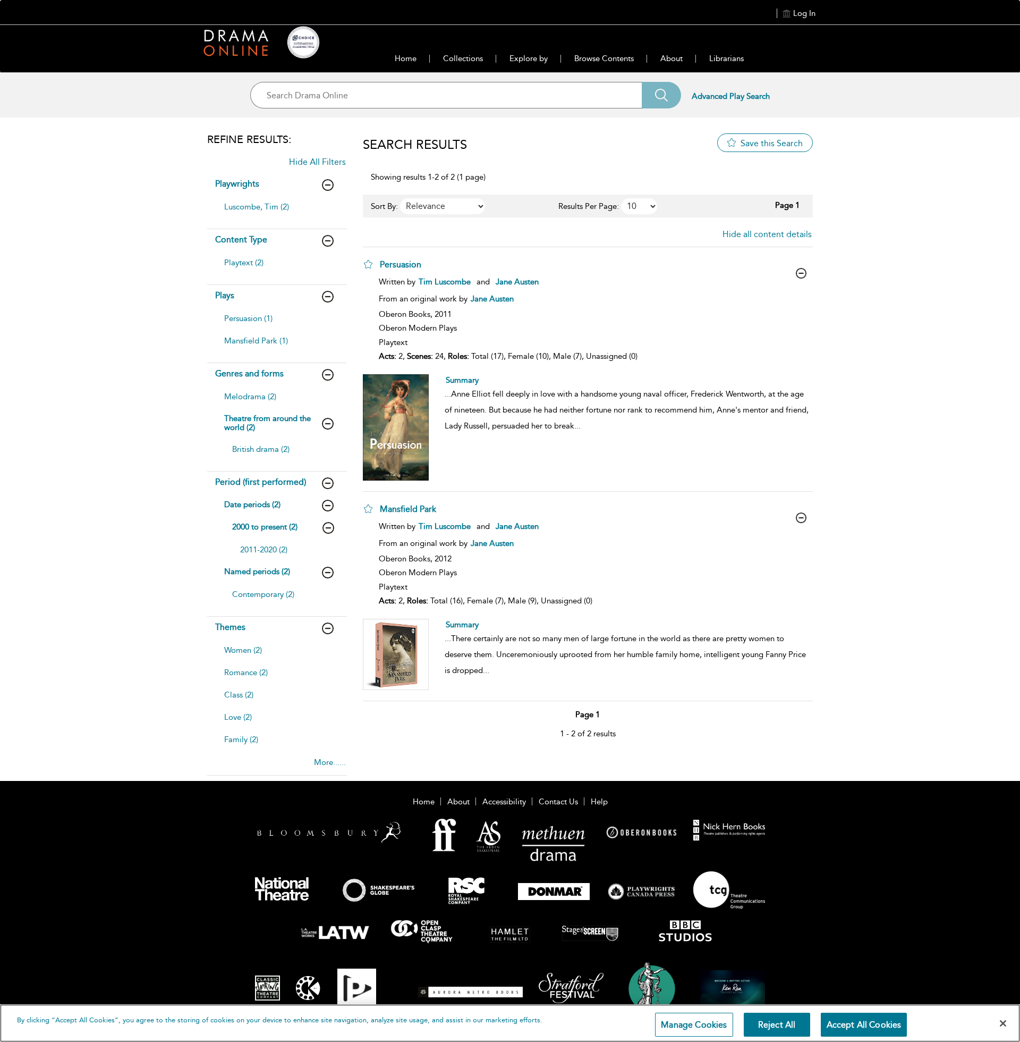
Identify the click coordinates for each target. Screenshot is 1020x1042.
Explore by (528, 58)
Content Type (241, 239)
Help (599, 801)
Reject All (777, 1025)
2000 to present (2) (265, 527)
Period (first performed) (260, 482)
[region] (510, 1023)
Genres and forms (249, 373)
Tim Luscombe (445, 282)
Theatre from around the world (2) (267, 423)
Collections (463, 58)
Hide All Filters (317, 162)
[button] (368, 264)
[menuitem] (275, 212)
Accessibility (504, 801)
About (671, 58)
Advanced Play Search (731, 96)
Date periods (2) (252, 504)
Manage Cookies (694, 1025)
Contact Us (558, 801)
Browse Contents (604, 58)
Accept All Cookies (864, 1025)
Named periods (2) (257, 571)
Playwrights (237, 184)
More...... (330, 762)
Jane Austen (517, 282)
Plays (224, 295)
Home (405, 58)
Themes (230, 627)
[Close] (1003, 1023)
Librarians (726, 58)
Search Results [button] (415, 144)
